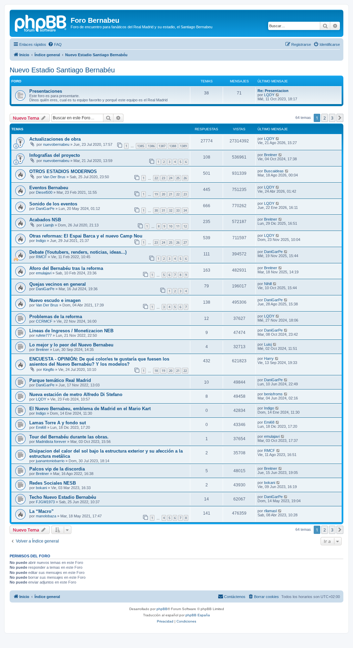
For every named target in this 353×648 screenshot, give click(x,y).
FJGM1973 (45, 502)
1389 (183, 146)
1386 (151, 146)
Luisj (268, 344)
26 (185, 178)
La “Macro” (41, 511)
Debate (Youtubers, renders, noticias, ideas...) (78, 252)
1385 (140, 146)
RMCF (41, 257)
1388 (172, 146)
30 (156, 210)
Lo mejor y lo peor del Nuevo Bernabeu (71, 344)
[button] (339, 118)
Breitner (270, 155)
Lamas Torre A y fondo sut (57, 422)
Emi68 (41, 427)
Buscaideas (274, 171)
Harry (269, 358)
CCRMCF (44, 321)
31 (163, 210)
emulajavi (43, 273)
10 (170, 226)
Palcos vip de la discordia (57, 469)
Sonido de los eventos (53, 203)
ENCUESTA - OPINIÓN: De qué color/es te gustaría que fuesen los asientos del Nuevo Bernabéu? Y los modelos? (99, 361)
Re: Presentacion (273, 91)
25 (178, 178)
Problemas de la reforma (55, 316)
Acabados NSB (45, 219)
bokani (41, 488)
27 (185, 242)
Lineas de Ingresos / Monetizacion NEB (71, 330)
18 (156, 370)
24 (170, 178)
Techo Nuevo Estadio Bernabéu (62, 497)
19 (156, 194)
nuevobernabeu (56, 144)
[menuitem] (55, 44)
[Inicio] (41, 22)
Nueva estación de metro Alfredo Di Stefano (75, 394)
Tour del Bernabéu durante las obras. (69, 436)
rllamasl (270, 511)
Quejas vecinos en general (57, 284)
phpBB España (197, 615)
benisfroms (273, 394)
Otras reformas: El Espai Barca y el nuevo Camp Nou (85, 236)
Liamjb (48, 225)
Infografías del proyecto (54, 155)
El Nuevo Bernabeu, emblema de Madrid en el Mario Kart (90, 408)
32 (170, 210)
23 (163, 178)
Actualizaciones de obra (55, 139)
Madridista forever (51, 441)
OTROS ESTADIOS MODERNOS (63, 171)
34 (185, 210)
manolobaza (46, 516)
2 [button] (324, 118)
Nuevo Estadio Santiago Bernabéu (62, 70)
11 (178, 226)
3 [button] (332, 118)
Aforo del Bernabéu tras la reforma (66, 268)
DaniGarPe (45, 208)
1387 (162, 146)
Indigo (41, 241)
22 (156, 178)
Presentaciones (45, 91)
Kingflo (48, 369)
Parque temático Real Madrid (60, 380)
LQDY (269, 95)
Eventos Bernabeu (48, 187)
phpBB (162, 609)
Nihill (268, 284)
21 (170, 194)
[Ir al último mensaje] (277, 138)
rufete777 (44, 335)
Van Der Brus (54, 177)
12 (185, 226)
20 (163, 194)
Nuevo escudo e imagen (55, 300)
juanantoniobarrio (50, 461)
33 (178, 210)
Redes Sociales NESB (52, 483)
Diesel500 (44, 192)
